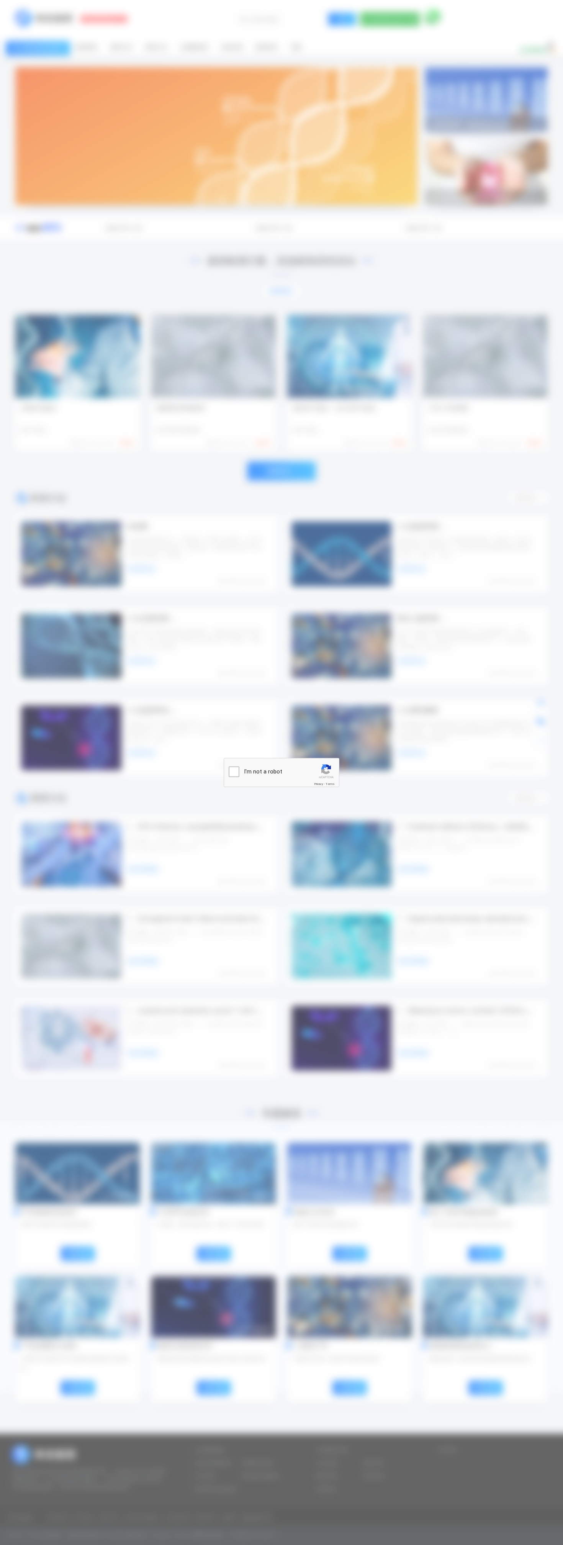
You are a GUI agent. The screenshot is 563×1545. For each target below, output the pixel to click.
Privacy (318, 784)
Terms (330, 784)
